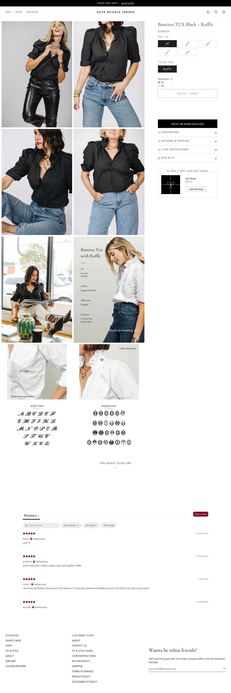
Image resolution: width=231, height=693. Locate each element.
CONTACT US (79, 645)
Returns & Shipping (175, 140)
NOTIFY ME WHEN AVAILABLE (187, 124)
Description (170, 132)
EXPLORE (11, 661)
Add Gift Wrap (196, 189)
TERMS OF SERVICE (83, 671)
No (162, 82)
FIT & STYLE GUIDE (82, 650)
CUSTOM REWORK (16, 666)
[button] (18, 12)
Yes (162, 85)
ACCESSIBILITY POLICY (84, 681)
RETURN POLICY (81, 661)
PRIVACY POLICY (81, 676)
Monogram (163, 79)
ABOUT (10, 655)
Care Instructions (175, 149)
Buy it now (187, 104)
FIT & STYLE (12, 650)
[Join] (222, 668)
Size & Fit (168, 158)
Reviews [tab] (31, 515)
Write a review (200, 514)
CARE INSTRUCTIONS (84, 655)
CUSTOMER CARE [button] (83, 635)
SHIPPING (77, 666)
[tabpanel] (115, 568)
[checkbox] (108, 525)
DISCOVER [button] (12, 635)
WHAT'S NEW (13, 640)
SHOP (9, 645)
